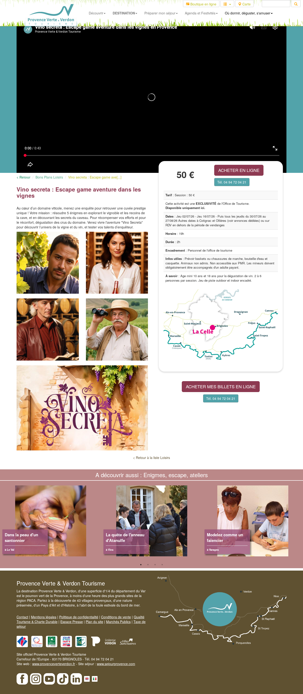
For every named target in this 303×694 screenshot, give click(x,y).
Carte (246, 4)
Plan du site (94, 621)
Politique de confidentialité (78, 617)
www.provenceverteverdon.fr (53, 663)
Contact (22, 617)
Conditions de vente (116, 617)
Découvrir (96, 13)
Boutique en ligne (202, 4)
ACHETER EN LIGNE (238, 170)
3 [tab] (155, 564)
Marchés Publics (118, 621)
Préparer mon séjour (159, 13)
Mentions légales (43, 617)
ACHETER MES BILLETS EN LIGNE (221, 386)
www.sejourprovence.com (116, 663)
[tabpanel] (50, 523)
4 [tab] (162, 564)
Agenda (200, 13)
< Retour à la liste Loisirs (151, 457)
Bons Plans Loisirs (49, 177)
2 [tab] (148, 564)
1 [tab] (140, 564)
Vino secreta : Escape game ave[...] (94, 177)
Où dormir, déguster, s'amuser (247, 13)
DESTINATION (124, 13)
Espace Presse (71, 621)
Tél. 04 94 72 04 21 (231, 182)
